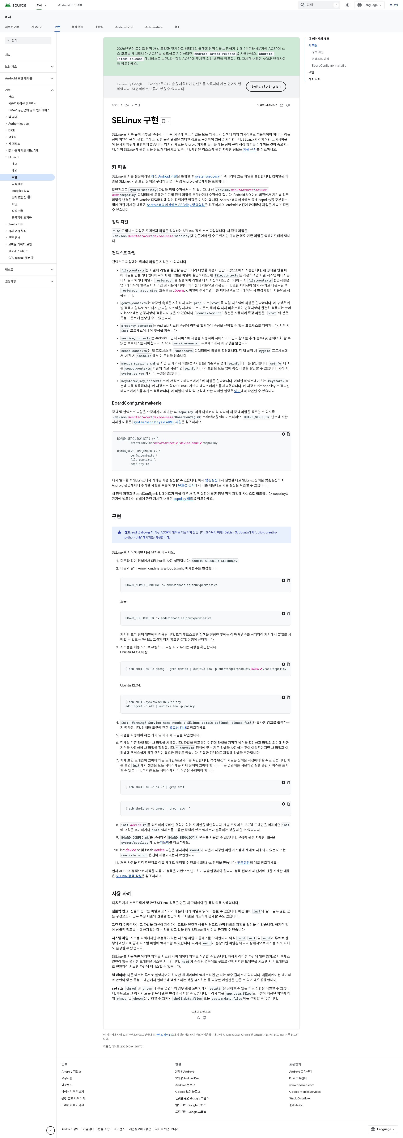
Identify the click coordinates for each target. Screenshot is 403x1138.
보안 (57, 27)
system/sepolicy (207, 176)
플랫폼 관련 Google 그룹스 (192, 1098)
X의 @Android (184, 1071)
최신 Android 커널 (164, 176)
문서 (39, 5)
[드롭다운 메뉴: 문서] (47, 5)
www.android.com (301, 1085)
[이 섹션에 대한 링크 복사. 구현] (125, 516)
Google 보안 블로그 (187, 1092)
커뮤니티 (88, 1129)
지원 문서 (249, 150)
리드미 (164, 843)
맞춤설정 (211, 480)
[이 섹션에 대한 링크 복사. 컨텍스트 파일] (140, 253)
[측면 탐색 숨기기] (50, 1130)
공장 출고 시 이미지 (73, 1098)
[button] (25, 66)
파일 (157, 422)
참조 (177, 27)
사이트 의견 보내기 (167, 1129)
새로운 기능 (12, 27)
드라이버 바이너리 (72, 1105)
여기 (237, 391)
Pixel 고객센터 (298, 1078)
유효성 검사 (186, 485)
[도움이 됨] (282, 105)
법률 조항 (104, 1129)
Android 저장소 (71, 1071)
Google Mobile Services (305, 1092)
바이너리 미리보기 (72, 1092)
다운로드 (66, 1085)
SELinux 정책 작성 (129, 876)
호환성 (99, 27)
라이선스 (119, 1129)
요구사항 (66, 1078)
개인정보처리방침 (140, 1129)
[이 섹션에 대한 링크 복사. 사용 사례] (136, 894)
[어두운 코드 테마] (283, 434)
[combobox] (319, 5)
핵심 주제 (77, 27)
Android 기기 (124, 27)
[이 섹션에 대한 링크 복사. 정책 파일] (132, 222)
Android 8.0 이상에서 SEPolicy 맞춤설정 (176, 205)
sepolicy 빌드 (183, 499)
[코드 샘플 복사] (288, 434)
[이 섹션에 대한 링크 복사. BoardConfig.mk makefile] (166, 403)
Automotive (154, 27)
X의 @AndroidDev (187, 1078)
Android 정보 (70, 1129)
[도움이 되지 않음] (288, 105)
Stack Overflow (299, 1098)
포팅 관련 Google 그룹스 (190, 1112)
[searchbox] (28, 40)
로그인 (394, 5)
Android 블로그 (185, 1085)
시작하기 (37, 27)
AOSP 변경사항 (274, 59)
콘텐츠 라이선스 (165, 1035)
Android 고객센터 (300, 1071)
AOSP (115, 105)
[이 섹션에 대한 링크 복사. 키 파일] (131, 167)
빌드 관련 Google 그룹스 (190, 1105)
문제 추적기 (296, 1105)
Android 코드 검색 (70, 5)
